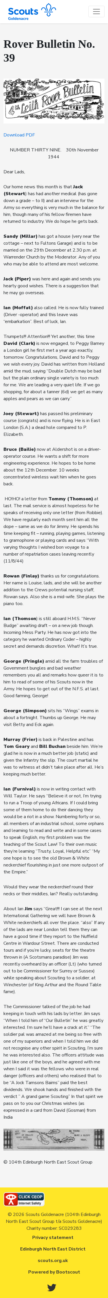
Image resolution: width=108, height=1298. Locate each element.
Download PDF (19, 135)
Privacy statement (52, 1237)
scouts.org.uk (53, 1260)
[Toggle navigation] (96, 11)
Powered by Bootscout (54, 1272)
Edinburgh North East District (53, 1249)
